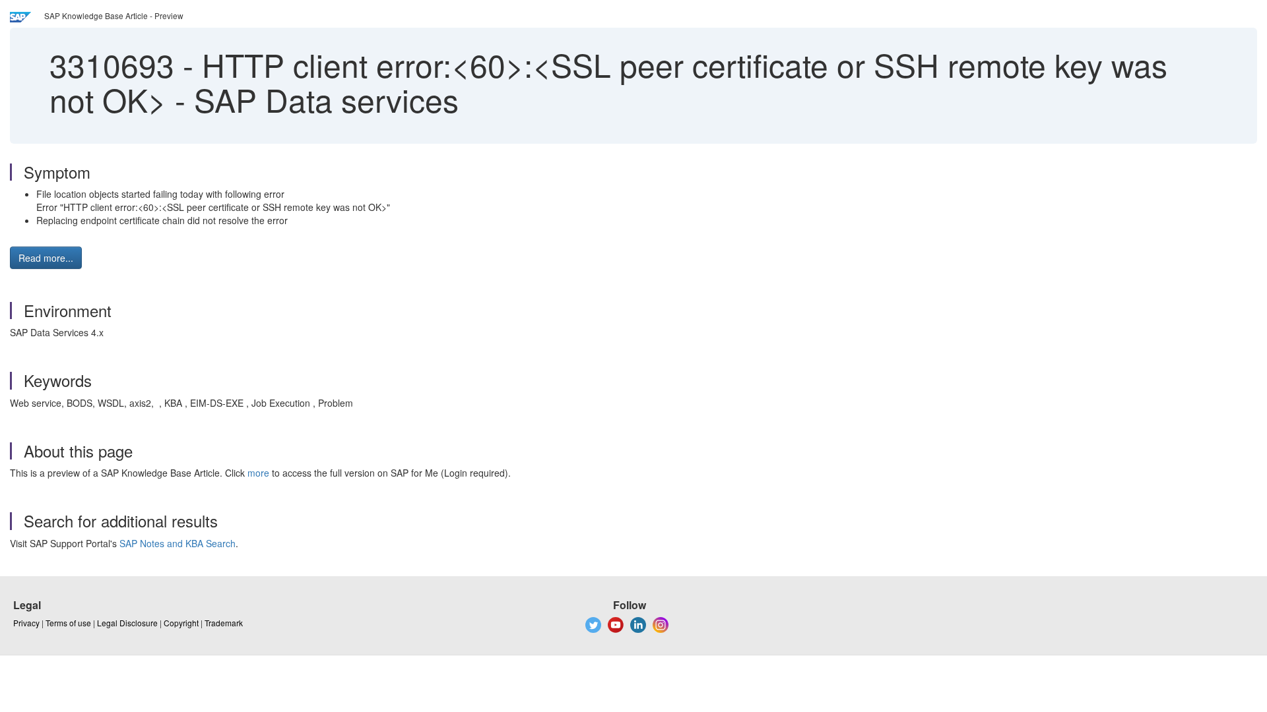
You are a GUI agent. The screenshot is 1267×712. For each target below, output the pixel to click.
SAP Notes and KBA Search (177, 543)
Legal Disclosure (127, 622)
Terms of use (68, 622)
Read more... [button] (45, 257)
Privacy (26, 622)
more (258, 472)
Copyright (181, 622)
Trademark (224, 622)
